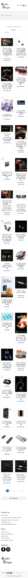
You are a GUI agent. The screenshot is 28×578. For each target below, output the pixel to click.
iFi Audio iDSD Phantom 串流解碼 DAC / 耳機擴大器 (7, 392)
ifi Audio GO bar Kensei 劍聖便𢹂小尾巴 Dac (21, 448)
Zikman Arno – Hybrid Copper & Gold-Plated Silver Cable (21, 477)
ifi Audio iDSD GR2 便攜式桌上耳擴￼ (21, 112)
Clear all (15, 498)
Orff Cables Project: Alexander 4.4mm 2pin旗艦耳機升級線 (7, 137)
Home (2, 15)
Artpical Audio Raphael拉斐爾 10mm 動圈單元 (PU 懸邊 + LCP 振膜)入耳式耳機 (21, 51)
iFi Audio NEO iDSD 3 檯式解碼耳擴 (7, 423)
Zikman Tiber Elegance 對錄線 (21, 291)
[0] (23, 5)
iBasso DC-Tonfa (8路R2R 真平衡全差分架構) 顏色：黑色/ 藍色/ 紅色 (21, 177)
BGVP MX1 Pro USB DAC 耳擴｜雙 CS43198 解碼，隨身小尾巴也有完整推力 (7, 238)
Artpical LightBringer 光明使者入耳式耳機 (7, 266)
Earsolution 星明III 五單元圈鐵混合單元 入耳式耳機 (21, 396)
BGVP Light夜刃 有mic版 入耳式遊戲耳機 (21, 236)
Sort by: (13, 30)
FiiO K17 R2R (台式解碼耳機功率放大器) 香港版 (21, 364)
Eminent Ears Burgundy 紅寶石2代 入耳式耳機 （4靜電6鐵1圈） (21, 81)
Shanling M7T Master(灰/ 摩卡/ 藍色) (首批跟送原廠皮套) (7, 365)
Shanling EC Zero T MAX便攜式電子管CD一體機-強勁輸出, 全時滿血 (21, 145)
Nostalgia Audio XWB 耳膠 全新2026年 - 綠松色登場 (7, 325)
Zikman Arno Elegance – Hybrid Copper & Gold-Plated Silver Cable (6, 478)
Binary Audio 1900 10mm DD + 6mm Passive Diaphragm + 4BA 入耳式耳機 (21, 208)
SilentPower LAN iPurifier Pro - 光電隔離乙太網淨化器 (7, 174)
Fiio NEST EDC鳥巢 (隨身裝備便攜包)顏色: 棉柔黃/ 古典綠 (7, 302)
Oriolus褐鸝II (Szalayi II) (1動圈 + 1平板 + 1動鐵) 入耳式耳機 (21, 338)
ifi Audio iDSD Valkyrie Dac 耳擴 (21, 423)
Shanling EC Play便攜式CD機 (7, 115)
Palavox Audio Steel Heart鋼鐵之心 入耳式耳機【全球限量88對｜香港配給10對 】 (7, 52)
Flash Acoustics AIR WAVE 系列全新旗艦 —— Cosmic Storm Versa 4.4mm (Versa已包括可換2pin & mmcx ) (7, 205)
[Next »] (23, 490)
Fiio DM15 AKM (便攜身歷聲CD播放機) (21, 265)
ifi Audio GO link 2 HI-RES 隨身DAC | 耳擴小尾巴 (7, 449)
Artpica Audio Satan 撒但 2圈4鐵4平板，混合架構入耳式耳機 (7, 86)
